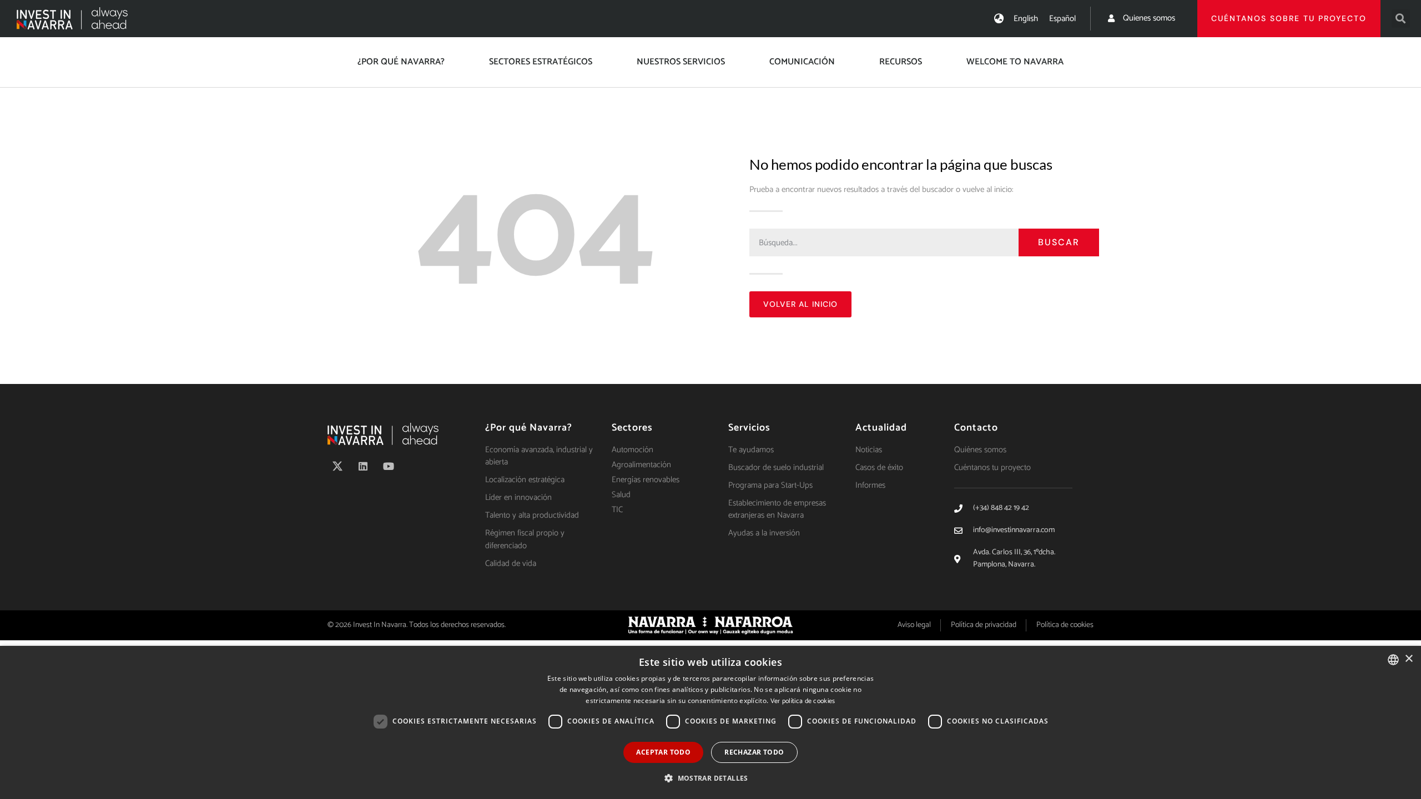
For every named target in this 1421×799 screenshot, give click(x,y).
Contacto (976, 427)
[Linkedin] (363, 466)
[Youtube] (389, 466)
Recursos (900, 61)
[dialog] (710, 722)
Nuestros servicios (681, 61)
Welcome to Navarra (1015, 61)
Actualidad (881, 427)
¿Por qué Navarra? (401, 61)
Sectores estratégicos (540, 61)
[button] (1401, 18)
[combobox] (1393, 659)
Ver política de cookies (802, 701)
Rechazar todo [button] (754, 752)
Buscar (1059, 242)
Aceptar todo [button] (663, 752)
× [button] (1408, 659)
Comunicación (802, 61)
